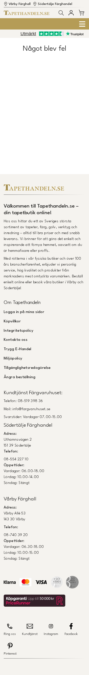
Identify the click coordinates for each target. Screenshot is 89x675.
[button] (61, 12)
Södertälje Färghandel (55, 4)
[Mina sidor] (71, 12)
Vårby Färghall (20, 4)
